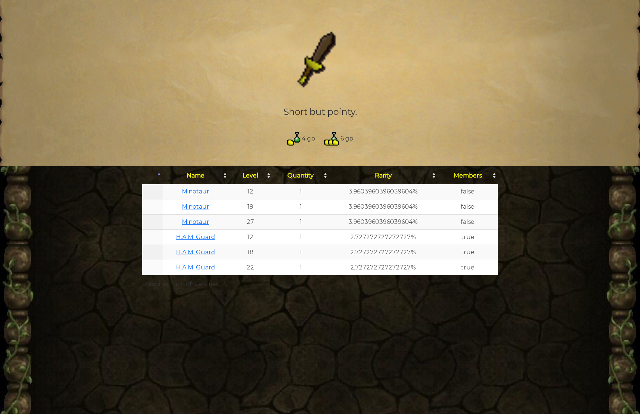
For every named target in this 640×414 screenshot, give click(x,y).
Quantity (300, 175)
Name (195, 175)
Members (468, 175)
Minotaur (195, 191)
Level (251, 175)
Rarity (383, 175)
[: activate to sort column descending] (152, 176)
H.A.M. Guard (195, 237)
